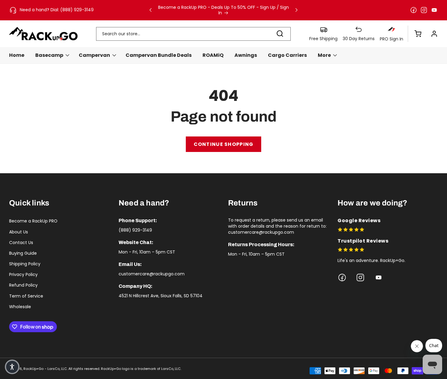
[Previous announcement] (150, 10)
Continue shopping (224, 144)
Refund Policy (23, 285)
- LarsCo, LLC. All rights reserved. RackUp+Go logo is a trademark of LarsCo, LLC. (113, 368)
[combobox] (193, 34)
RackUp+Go (33, 368)
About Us (18, 232)
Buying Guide (23, 253)
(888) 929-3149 (135, 230)
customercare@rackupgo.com (152, 274)
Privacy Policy (23, 274)
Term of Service (26, 296)
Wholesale (20, 307)
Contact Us (21, 242)
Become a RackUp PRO (33, 221)
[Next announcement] (296, 10)
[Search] (279, 33)
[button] (414, 33)
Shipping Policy (24, 264)
